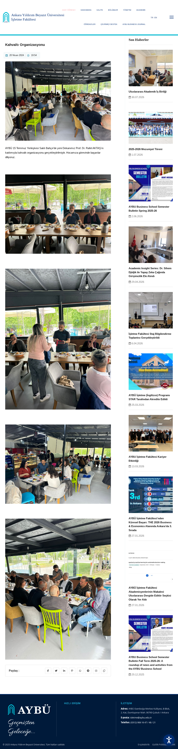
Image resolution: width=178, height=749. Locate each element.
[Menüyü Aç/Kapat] (171, 17)
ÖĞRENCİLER (89, 24)
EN (155, 18)
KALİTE (100, 10)
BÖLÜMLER (113, 10)
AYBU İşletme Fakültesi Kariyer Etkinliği (148, 458)
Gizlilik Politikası (160, 744)
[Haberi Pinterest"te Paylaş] (72, 671)
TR (152, 18)
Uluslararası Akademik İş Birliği (148, 91)
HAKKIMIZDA (86, 10)
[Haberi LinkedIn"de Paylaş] (64, 671)
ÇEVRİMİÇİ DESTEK (109, 24)
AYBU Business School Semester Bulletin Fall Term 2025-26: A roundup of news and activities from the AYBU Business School (150, 663)
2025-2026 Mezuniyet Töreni (145, 149)
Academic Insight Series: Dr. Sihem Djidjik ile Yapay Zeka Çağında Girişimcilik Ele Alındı (150, 272)
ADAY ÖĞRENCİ (68, 10)
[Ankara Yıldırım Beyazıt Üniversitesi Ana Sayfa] (6, 17)
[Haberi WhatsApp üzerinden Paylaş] (80, 671)
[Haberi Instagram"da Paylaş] (96, 671)
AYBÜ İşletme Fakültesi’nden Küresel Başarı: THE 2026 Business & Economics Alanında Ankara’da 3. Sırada (150, 524)
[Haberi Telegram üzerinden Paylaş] (88, 671)
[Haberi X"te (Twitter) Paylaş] (56, 671)
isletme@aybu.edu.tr (141, 717)
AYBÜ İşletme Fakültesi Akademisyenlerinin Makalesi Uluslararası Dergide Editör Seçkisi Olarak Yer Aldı (150, 593)
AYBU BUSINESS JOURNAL (134, 24)
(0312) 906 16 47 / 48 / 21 (143, 722)
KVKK (172, 744)
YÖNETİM (127, 10)
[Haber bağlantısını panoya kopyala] (104, 671)
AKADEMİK (140, 10)
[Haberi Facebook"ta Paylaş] (48, 671)
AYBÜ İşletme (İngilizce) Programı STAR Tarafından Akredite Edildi (149, 397)
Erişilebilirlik (143, 744)
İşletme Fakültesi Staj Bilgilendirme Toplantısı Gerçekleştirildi (150, 335)
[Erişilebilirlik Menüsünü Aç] (169, 740)
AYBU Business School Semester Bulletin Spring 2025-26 (149, 208)
